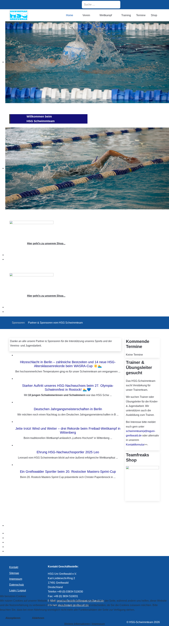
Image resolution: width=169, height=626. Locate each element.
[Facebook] (139, 4)
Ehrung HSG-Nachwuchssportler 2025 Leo (68, 452)
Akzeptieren (12, 618)
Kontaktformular (135, 444)
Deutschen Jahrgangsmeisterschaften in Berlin (68, 409)
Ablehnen (38, 618)
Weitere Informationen (77, 623)
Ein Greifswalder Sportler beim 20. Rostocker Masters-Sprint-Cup (68, 471)
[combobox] (101, 4)
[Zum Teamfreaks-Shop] (31, 229)
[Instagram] (130, 4)
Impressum (98, 623)
